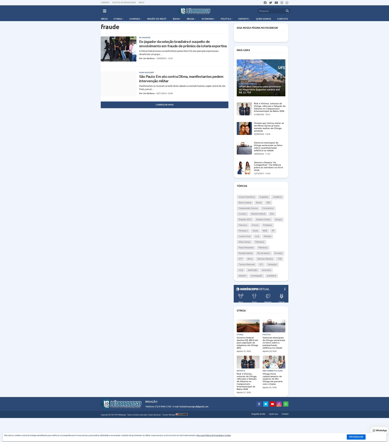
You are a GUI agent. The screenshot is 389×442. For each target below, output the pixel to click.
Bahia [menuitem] (176, 18)
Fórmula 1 (243, 230)
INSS (265, 230)
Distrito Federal (258, 214)
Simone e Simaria (265, 259)
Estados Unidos (263, 219)
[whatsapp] (287, 2)
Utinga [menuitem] (118, 18)
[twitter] (270, 2)
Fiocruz (255, 225)
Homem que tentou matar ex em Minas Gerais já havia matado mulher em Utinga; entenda (269, 127)
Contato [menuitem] (282, 18)
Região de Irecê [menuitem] (156, 18)
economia (266, 270)
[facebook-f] (259, 404)
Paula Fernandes (246, 247)
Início (141, 2)
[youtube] (276, 2)
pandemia (271, 275)
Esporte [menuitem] (243, 18)
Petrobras (262, 247)
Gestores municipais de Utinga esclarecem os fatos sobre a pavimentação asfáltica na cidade (268, 147)
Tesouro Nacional (247, 264)
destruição (252, 270)
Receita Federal (246, 253)
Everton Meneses (169, 415)
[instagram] (282, 2)
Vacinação (272, 264)
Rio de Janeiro (263, 253)
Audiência (277, 197)
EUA (272, 214)
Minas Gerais (244, 242)
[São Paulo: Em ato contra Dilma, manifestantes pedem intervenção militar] (118, 83)
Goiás (255, 230)
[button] (104, 11)
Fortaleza (267, 225)
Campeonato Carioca (248, 208)
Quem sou (273, 414)
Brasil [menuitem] (190, 18)
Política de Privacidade (124, 2)
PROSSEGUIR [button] (356, 436)
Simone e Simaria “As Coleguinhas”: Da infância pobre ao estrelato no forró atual (268, 166)
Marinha (267, 236)
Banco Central (245, 202)
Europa (278, 219)
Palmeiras (259, 242)
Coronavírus (268, 208)
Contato (105, 2)
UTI (261, 264)
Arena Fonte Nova (247, 197)
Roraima (278, 253)
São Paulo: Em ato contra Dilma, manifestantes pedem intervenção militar (181, 78)
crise (241, 270)
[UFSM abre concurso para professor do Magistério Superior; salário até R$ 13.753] (261, 77)
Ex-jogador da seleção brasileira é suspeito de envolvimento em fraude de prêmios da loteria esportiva (183, 44)
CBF (268, 202)
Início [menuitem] (104, 18)
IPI (273, 230)
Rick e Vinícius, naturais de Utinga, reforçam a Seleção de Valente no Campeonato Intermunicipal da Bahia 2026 (269, 107)
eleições (242, 275)
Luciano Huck (244, 236)
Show (250, 259)
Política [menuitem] (226, 18)
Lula (257, 236)
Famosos (243, 225)
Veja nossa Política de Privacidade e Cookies (213, 435)
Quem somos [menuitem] (263, 18)
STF (241, 259)
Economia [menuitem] (208, 18)
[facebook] (265, 2)
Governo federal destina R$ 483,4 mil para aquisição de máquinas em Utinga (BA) (247, 343)
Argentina (264, 197)
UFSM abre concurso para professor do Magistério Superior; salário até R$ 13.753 (260, 89)
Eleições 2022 (245, 219)
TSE (279, 259)
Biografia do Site (258, 414)
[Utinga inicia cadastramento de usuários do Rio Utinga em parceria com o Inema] (274, 362)
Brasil (259, 202)
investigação (256, 275)
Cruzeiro (242, 214)
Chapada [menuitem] (134, 18)
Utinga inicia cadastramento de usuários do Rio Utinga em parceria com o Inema (272, 379)
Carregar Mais (165, 104)
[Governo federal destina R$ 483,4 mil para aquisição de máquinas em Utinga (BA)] (248, 326)
